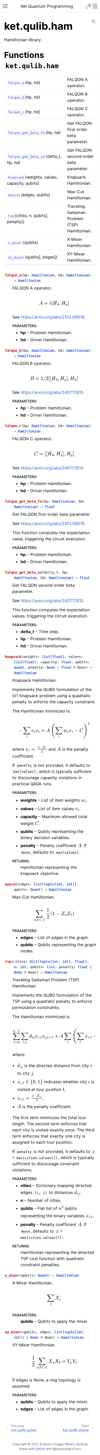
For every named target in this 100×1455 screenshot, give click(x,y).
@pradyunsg (62, 1449)
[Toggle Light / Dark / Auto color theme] (89, 6)
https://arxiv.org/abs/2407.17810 (52, 392)
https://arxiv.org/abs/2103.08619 (52, 316)
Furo (77, 1449)
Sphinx (40, 1449)
